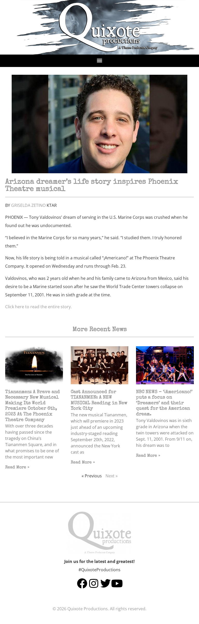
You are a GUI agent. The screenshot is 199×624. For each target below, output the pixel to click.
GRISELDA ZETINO (28, 205)
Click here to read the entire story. (38, 307)
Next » (111, 476)
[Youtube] (117, 583)
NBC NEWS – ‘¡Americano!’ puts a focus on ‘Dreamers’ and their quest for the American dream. (164, 403)
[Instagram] (94, 583)
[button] (99, 60)
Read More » (17, 467)
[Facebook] (82, 583)
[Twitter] (105, 583)
